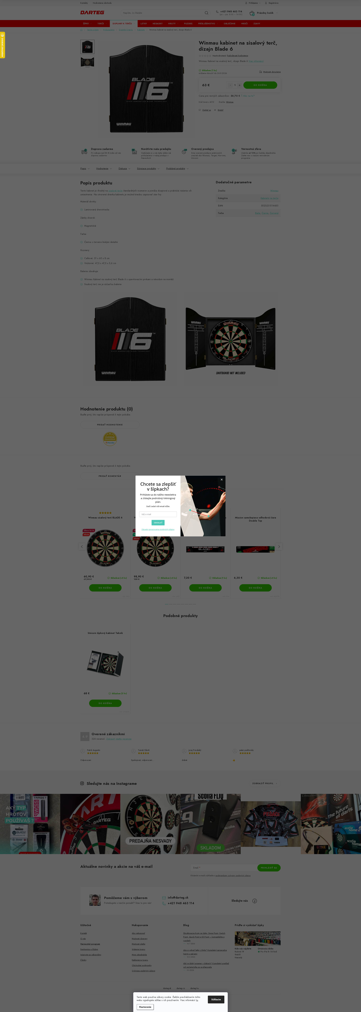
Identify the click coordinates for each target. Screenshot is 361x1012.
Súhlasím (216, 999)
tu (197, 1000)
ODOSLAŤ (158, 522)
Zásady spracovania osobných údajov (158, 529)
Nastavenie (145, 1007)
